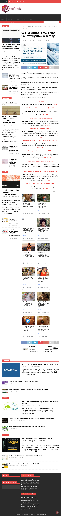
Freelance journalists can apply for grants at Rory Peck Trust (40, 140)
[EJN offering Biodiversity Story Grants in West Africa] (11, 408)
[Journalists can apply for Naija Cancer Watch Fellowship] (5, 161)
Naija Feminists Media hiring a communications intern (23, 381)
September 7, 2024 (14, 465)
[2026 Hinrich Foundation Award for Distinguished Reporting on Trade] (5, 75)
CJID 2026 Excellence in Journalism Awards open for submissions (11, 46)
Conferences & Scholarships (33, 16)
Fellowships (19, 16)
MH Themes (43, 514)
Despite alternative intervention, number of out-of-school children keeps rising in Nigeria (29, 486)
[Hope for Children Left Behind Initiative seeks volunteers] (5, 219)
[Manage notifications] (57, 512)
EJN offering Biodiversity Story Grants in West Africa (40, 402)
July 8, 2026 (12, 165)
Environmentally (29, 493)
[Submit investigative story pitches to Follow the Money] (11, 181)
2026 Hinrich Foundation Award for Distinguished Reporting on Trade (14, 76)
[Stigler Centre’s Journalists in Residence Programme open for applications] (5, 148)
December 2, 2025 (14, 236)
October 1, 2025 (26, 443)
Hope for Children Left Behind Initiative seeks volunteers (14, 220)
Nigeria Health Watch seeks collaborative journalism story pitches (27, 426)
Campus (10, 19)
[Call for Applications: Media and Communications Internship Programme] (5, 391)
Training (45, 16)
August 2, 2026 (13, 91)
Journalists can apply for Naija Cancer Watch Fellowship (13, 161)
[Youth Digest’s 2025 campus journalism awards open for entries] (5, 457)
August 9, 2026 (13, 383)
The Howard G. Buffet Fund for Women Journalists (40, 108)
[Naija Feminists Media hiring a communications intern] (5, 383)
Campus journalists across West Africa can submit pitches (24, 463)
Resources (53, 16)
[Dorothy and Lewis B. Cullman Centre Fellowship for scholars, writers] (11, 108)
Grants (3, 19)
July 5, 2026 (12, 428)
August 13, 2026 (13, 79)
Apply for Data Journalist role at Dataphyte (40, 364)
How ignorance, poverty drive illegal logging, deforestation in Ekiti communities (30, 506)
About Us (11, 1)
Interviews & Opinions (20, 19)
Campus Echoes (28, 475)
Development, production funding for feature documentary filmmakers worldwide (31, 418)
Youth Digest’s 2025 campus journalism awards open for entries (26, 455)
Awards (3, 16)
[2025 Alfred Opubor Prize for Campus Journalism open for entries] (11, 445)
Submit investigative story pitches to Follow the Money (10, 192)
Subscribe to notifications (8, 479)
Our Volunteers (20, 1)
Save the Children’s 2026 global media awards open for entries (14, 88)
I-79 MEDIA (56, 104)
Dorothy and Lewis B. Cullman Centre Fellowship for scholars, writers (10, 119)
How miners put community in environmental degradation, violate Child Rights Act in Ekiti (29, 499)
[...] (2, 69)
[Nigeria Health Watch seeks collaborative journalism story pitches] (5, 428)
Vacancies (10, 16)
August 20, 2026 (6, 51)
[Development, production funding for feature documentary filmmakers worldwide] (5, 420)
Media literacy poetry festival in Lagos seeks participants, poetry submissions (14, 232)
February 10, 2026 (14, 223)
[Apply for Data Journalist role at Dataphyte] (11, 370)
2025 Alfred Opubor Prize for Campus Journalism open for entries (37, 440)
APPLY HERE (40, 147)
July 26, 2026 (12, 391)
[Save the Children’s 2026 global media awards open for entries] (5, 87)
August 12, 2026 (6, 125)
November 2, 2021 (27, 40)
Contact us (4, 1)
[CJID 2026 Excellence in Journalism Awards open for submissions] (11, 36)
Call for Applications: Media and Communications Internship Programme (28, 389)
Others (5, 172)
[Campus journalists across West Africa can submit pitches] (5, 465)
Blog (30, 19)
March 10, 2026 (6, 196)
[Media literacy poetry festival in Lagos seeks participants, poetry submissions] (5, 231)
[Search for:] (51, 22)
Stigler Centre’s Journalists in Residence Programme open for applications (13, 149)
